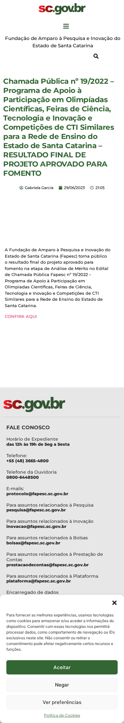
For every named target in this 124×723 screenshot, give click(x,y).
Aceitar (62, 667)
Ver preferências (62, 702)
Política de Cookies (62, 715)
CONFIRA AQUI (21, 316)
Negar (62, 685)
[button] (114, 603)
